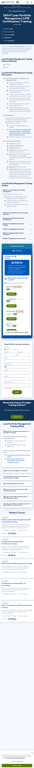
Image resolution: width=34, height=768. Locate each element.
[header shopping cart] (27, 2)
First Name (6, 352)
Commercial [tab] (18, 250)
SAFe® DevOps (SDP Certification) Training (17, 563)
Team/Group (15, 349)
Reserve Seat (11, 294)
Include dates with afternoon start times (15, 283)
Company (6, 370)
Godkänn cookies (17, 765)
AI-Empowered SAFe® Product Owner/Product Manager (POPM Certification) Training (20, 132)
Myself (7, 349)
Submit (17, 392)
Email (5, 358)
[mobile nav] (31, 2)
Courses (18, 5)
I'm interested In (7, 382)
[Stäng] (32, 752)
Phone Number (8, 364)
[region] (18, 307)
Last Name (20, 352)
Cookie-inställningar (17, 761)
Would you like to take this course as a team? (18, 278)
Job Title (6, 376)
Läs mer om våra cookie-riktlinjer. (15, 758)
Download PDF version (18, 11)
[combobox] (6, 366)
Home (13, 5)
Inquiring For (7, 347)
